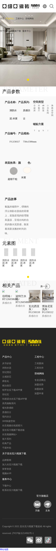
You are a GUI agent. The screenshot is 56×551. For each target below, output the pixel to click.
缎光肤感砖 (7, 407)
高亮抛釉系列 (9, 403)
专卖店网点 (40, 380)
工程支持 (38, 367)
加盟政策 (38, 389)
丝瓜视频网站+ (9, 434)
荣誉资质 (6, 469)
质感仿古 (6, 412)
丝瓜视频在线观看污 (12, 425)
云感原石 (6, 376)
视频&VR (6, 473)
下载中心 (6, 485)
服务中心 (26, 31)
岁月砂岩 (6, 363)
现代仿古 (6, 416)
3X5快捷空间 (8, 421)
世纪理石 (6, 372)
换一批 (44, 286)
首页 (2, 18)
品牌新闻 (6, 460)
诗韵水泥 (6, 367)
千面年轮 (6, 447)
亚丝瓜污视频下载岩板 (13, 430)
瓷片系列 (6, 439)
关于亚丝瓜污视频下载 (10, 31)
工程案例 (38, 363)
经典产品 (6, 443)
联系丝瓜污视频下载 (12, 490)
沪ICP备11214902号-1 (23, 533)
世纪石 (5, 394)
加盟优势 (38, 384)
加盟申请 (38, 393)
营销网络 (29, 18)
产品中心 (10, 18)
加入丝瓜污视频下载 (12, 464)
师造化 (5, 381)
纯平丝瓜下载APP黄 (12, 390)
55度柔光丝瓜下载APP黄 (14, 399)
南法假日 (6, 385)
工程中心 (20, 18)
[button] (28, 80)
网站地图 (4, 549)
